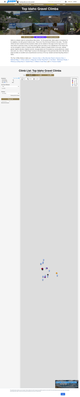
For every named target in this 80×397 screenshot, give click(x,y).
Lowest (3, 88)
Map (30, 75)
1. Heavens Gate (36, 58)
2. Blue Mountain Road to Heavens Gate (52, 58)
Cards (48, 75)
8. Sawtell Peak (28, 61)
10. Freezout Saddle (55, 61)
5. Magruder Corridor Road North (39, 60)
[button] (42, 270)
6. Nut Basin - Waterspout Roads (58, 60)
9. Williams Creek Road (40, 61)
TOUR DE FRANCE (50, 4)
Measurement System (5, 102)
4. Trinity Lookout (24, 60)
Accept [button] (63, 394)
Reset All (10, 99)
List (39, 75)
